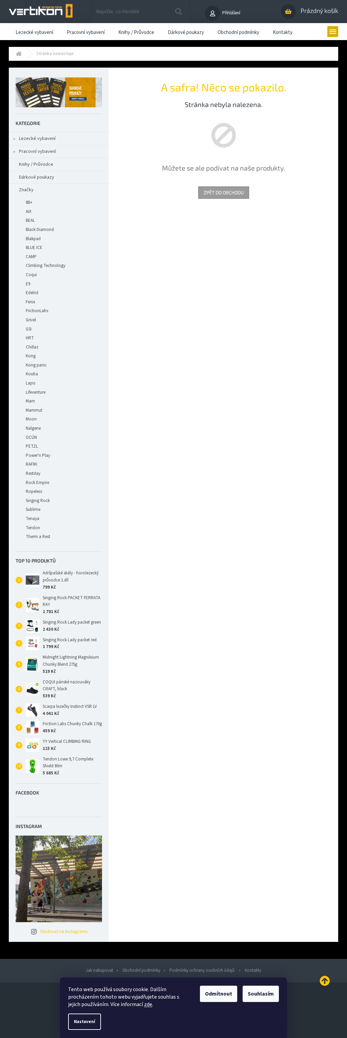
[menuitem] (34, 31)
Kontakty (253, 970)
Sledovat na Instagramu (64, 931)
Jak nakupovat (99, 970)
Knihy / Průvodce (36, 164)
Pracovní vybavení (37, 151)
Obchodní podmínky (141, 970)
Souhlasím (261, 994)
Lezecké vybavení (37, 138)
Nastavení (84, 1022)
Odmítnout (218, 994)
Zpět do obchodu (224, 192)
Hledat (178, 11)
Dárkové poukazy (36, 177)
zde (148, 1004)
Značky (26, 189)
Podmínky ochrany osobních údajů (202, 970)
